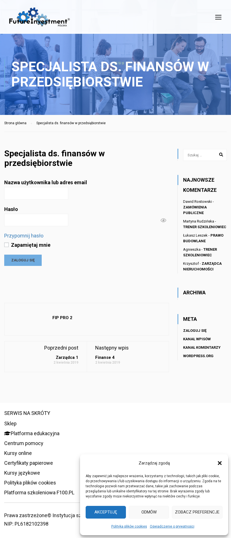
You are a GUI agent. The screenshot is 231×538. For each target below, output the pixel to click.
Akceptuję (105, 512)
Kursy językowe (22, 473)
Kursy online (18, 453)
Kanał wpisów (197, 339)
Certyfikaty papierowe (28, 463)
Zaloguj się (194, 330)
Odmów (149, 512)
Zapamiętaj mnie (30, 245)
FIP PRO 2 (62, 317)
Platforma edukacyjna (35, 433)
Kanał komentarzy (202, 347)
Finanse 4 (105, 357)
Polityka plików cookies (129, 526)
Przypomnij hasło (23, 236)
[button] (220, 463)
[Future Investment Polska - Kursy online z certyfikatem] (39, 19)
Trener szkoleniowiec (204, 227)
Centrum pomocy (23, 443)
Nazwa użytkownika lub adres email (45, 182)
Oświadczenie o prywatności (172, 526)
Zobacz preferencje (197, 512)
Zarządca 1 (67, 357)
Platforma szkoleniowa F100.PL (39, 492)
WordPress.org (198, 356)
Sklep (10, 423)
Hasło (11, 209)
